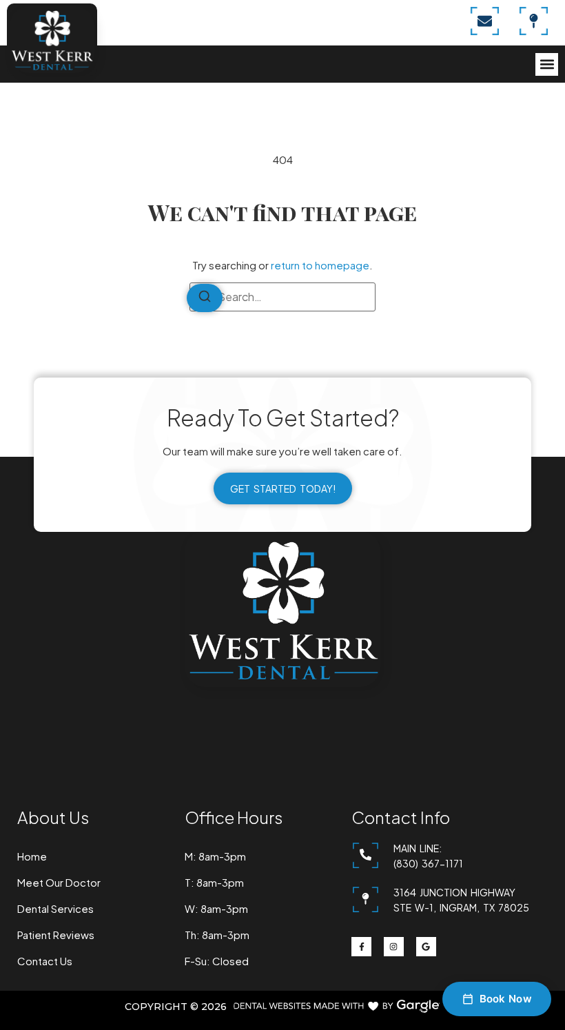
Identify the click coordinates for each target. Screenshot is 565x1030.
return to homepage (320, 264)
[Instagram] (394, 947)
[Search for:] (282, 296)
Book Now (506, 998)
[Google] (426, 947)
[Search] (205, 298)
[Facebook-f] (361, 947)
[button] (546, 64)
